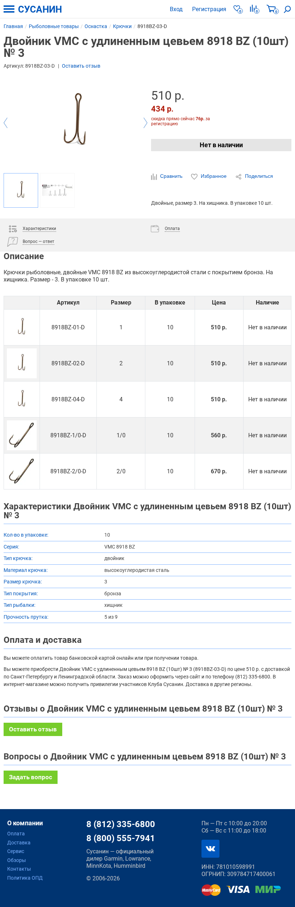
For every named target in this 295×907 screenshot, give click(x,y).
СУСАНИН (40, 9)
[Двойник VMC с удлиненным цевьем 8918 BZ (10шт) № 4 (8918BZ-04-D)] (22, 399)
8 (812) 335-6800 (120, 824)
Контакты (19, 869)
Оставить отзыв (81, 66)
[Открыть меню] (9, 9)
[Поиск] (287, 9)
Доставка (19, 842)
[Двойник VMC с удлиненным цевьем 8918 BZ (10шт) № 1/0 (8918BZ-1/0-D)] (22, 435)
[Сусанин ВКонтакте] (210, 849)
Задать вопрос (30, 777)
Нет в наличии (221, 145)
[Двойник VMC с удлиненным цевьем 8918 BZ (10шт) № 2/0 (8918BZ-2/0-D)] (22, 471)
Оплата (16, 833)
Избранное (213, 176)
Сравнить (171, 176)
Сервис (15, 851)
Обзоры (16, 860)
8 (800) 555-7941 (120, 838)
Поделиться (258, 176)
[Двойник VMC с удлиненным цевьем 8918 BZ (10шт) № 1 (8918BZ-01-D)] (22, 327)
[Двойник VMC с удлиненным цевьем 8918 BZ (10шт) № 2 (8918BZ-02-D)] (22, 363)
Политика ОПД (25, 878)
